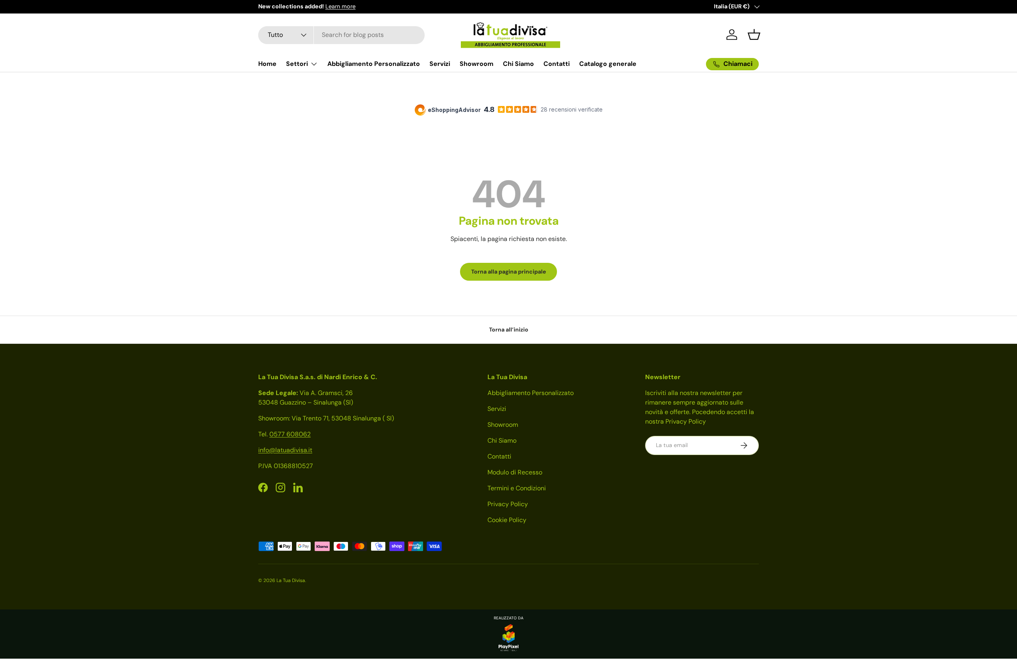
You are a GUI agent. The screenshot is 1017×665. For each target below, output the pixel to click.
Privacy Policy (507, 504)
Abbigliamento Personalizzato (373, 64)
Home (267, 64)
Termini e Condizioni (516, 488)
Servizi (439, 64)
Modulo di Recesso (514, 472)
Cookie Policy (506, 520)
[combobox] (341, 35)
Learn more (340, 6)
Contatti (556, 64)
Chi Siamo (518, 64)
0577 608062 (290, 434)
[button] (754, 34)
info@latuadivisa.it (285, 450)
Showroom (476, 64)
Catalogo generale (607, 64)
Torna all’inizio (508, 329)
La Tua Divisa (290, 580)
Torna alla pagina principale (508, 271)
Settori (297, 64)
